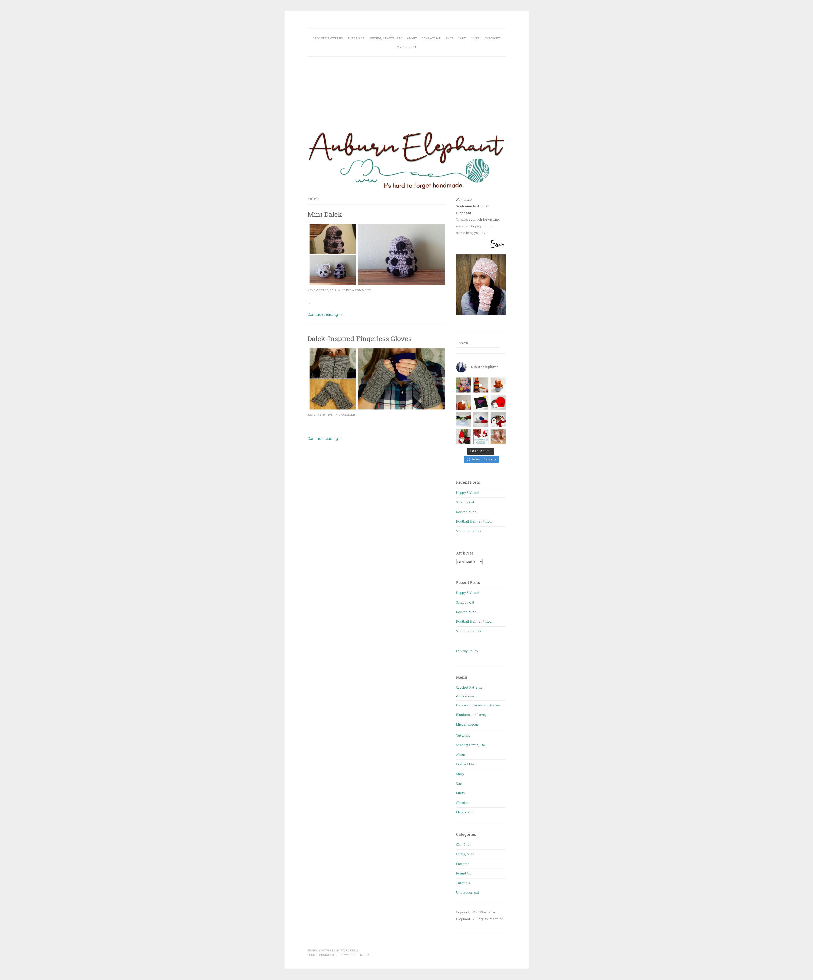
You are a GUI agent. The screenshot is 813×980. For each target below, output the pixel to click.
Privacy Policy (467, 651)
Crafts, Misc (465, 854)
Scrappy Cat (465, 502)
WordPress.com (356, 955)
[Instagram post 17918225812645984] (463, 402)
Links (475, 38)
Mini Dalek (324, 214)
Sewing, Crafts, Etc (385, 38)
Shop (449, 38)
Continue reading (325, 314)
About (412, 38)
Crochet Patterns (328, 38)
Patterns (462, 864)
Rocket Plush (466, 512)
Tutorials (356, 38)
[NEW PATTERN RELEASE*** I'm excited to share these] (498, 419)
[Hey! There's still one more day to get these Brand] (480, 436)
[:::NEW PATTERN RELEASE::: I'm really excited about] (463, 419)
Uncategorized (467, 892)
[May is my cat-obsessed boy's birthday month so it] (498, 385)
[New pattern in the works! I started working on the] (480, 419)
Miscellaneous (467, 724)
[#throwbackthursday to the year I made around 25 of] (463, 385)
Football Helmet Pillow (474, 521)
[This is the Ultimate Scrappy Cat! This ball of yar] (480, 385)
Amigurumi (465, 695)
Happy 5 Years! (467, 492)
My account (406, 46)
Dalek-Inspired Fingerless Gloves (359, 338)
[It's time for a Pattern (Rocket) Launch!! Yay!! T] (480, 402)
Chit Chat (463, 844)
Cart (462, 38)
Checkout (492, 38)
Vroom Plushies (468, 531)
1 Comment (348, 414)
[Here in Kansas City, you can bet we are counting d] (498, 402)
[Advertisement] (406, 92)
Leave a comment (356, 290)
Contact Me (431, 38)
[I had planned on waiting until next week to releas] (463, 436)
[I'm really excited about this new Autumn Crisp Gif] (498, 436)
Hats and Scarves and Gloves (478, 705)
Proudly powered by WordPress (333, 950)
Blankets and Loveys (472, 714)
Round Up (463, 873)
